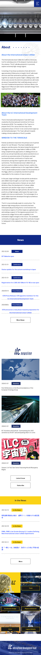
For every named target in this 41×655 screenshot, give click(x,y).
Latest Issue (20, 478)
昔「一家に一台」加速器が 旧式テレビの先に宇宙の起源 (20, 548)
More (20, 561)
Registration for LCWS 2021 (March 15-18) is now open (20, 282)
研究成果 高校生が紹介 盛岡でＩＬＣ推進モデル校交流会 (20, 516)
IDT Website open (8, 256)
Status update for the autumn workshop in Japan (19, 269)
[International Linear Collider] (20, 649)
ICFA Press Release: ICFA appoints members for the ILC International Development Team (20, 297)
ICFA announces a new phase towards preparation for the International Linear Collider (20, 311)
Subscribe (20, 485)
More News (20, 319)
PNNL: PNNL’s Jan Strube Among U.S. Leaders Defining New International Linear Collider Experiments (20, 532)
